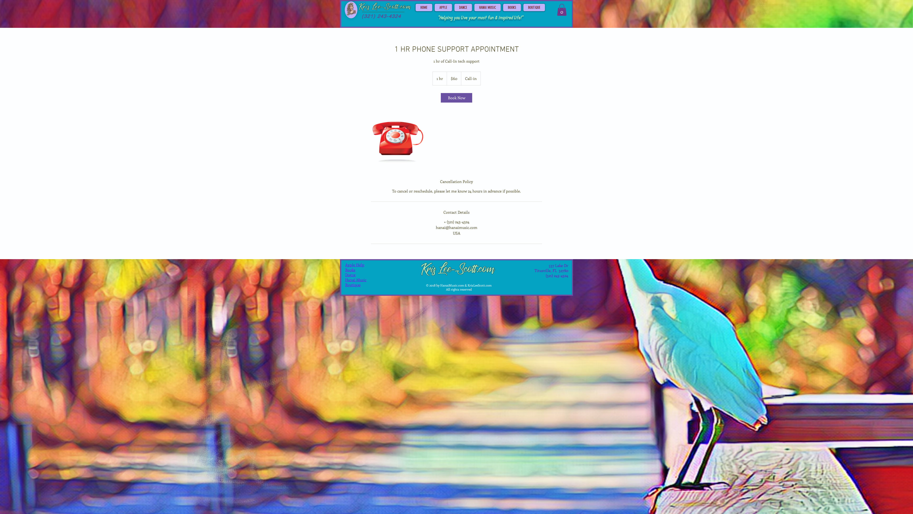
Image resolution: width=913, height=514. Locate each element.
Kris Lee (370, 6)
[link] (456, 98)
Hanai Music (355, 279)
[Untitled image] (398, 140)
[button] (562, 10)
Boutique (353, 284)
